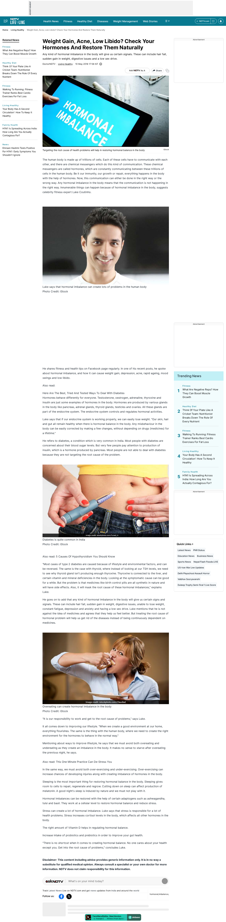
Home (5, 30)
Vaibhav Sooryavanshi (189, 579)
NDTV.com (204, 21)
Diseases (102, 21)
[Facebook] (61, 896)
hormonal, (154, 894)
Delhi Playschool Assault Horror (194, 573)
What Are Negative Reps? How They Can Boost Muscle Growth (19, 52)
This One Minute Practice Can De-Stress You (84, 761)
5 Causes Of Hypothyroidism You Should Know (85, 556)
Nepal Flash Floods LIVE (206, 561)
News (5, 144)
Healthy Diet (84, 21)
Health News (51, 21)
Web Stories (150, 21)
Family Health (10, 125)
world (136, 890)
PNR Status (199, 550)
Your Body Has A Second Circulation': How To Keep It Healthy (17, 112)
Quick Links (184, 544)
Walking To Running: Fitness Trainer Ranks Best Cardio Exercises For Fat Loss (17, 93)
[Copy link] (167, 70)
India (113, 890)
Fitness (68, 21)
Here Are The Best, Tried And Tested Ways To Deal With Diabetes (83, 393)
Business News (205, 556)
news (93, 890)
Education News (186, 556)
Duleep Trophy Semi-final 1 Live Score (197, 585)
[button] (221, 21)
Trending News (189, 376)
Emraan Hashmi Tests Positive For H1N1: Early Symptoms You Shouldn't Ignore (19, 151)
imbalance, (164, 894)
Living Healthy (17, 30)
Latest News (55, 890)
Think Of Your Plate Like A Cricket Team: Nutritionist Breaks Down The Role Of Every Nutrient (19, 71)
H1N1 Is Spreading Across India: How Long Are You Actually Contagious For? (19, 132)
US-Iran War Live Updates (191, 567)
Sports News (184, 561)
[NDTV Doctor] (17, 20)
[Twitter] (69, 896)
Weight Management (125, 21)
